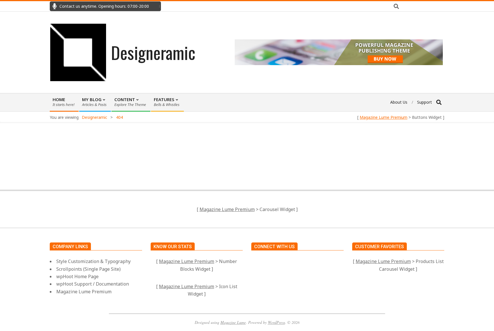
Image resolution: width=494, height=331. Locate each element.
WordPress (276, 322)
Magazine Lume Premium (383, 117)
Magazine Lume (233, 322)
